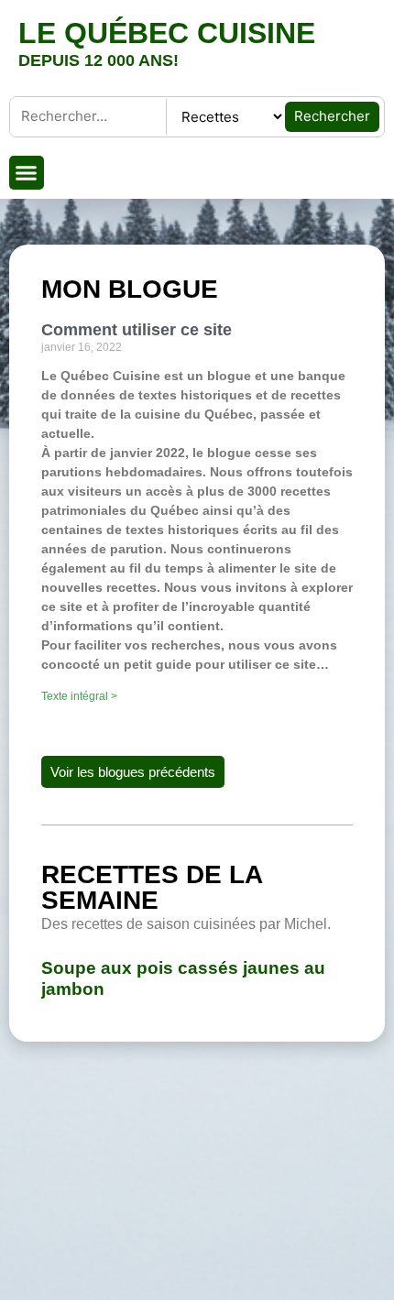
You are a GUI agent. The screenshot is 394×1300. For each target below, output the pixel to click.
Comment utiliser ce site (136, 330)
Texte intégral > (79, 696)
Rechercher (332, 116)
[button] (26, 173)
